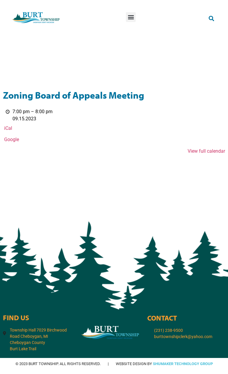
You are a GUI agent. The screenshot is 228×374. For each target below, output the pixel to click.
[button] (131, 17)
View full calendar (206, 151)
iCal (8, 128)
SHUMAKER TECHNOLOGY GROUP (183, 364)
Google (11, 139)
